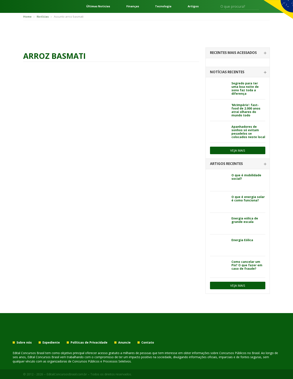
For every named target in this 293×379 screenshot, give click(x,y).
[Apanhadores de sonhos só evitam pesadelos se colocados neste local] (219, 132)
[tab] (238, 53)
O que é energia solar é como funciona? (248, 198)
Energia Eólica (242, 240)
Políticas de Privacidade (89, 342)
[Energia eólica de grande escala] (219, 223)
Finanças (132, 6)
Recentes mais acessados (233, 52)
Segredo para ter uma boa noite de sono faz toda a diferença (245, 88)
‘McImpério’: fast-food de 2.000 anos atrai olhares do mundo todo (245, 110)
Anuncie (124, 342)
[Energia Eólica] (219, 245)
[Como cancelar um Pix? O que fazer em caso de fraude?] (219, 267)
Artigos (193, 6)
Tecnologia (163, 6)
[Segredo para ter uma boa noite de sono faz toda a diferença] (219, 88)
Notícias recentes (227, 72)
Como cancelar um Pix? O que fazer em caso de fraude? (246, 265)
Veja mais (237, 150)
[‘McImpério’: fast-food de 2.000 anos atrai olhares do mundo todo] (219, 110)
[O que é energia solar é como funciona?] (219, 202)
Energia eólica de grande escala (244, 220)
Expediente (51, 342)
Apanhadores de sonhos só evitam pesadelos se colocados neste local (248, 132)
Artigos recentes (226, 163)
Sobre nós (24, 342)
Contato (147, 342)
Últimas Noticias (98, 6)
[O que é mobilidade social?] (219, 180)
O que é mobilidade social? (246, 177)
